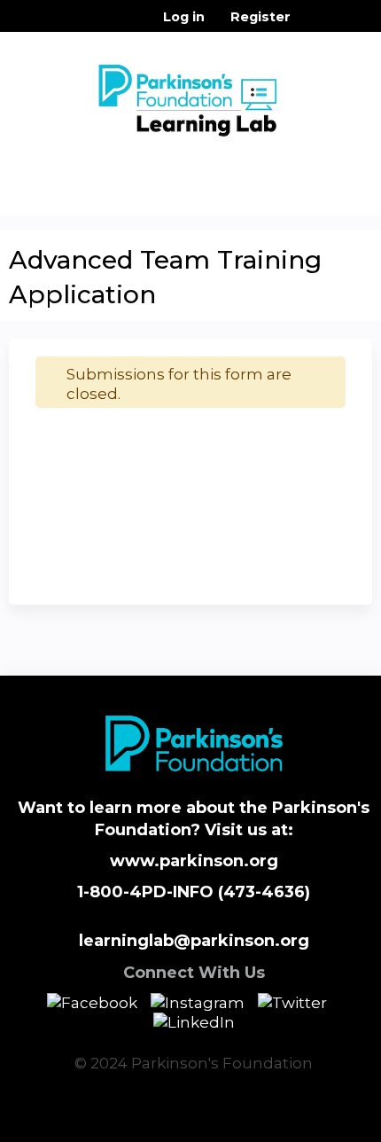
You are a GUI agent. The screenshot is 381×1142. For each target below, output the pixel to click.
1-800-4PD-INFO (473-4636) (193, 892)
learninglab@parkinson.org (194, 940)
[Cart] (311, 25)
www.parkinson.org (194, 861)
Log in (184, 17)
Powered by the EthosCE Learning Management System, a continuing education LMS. (309, 1129)
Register (260, 17)
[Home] (190, 96)
